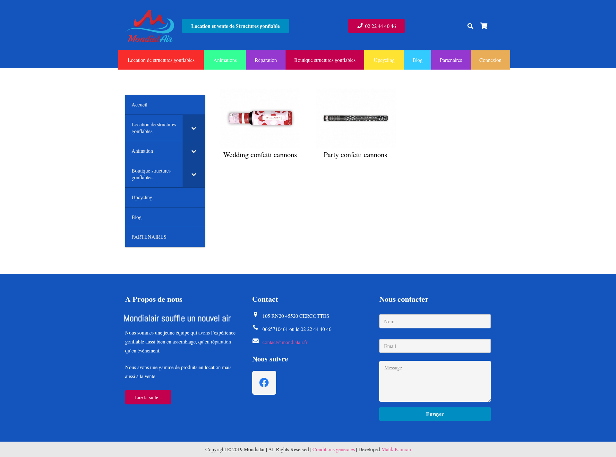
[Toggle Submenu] (194, 128)
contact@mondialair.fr (284, 342)
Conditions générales (333, 449)
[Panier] (484, 26)
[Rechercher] (470, 26)
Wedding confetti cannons (260, 154)
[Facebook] (264, 383)
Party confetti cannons (355, 154)
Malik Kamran (396, 449)
